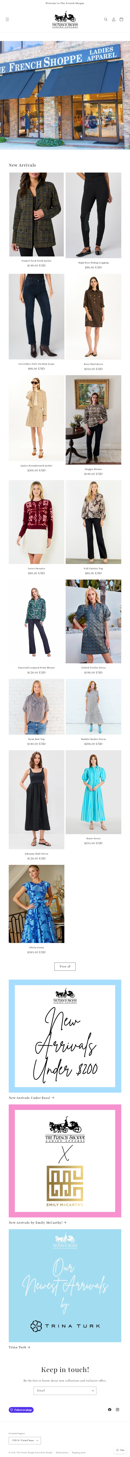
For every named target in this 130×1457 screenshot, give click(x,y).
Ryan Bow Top (36, 739)
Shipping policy (79, 1452)
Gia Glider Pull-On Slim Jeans (37, 363)
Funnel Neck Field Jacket (37, 260)
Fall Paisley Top (93, 568)
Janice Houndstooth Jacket (36, 465)
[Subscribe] (92, 1391)
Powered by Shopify (44, 1452)
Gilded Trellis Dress (93, 667)
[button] (7, 19)
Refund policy (62, 1452)
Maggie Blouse (93, 469)
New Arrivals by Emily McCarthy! (35, 1222)
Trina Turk (17, 1347)
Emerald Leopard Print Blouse (36, 667)
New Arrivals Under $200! (29, 1098)
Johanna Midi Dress (36, 853)
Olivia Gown (36, 947)
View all (65, 966)
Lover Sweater (36, 568)
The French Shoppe (25, 1452)
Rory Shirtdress (93, 364)
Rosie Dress (93, 838)
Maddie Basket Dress (93, 739)
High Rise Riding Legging (93, 262)
